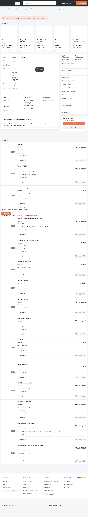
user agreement (33, 215)
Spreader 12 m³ (22, 144)
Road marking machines (69, 81)
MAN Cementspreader (24, 383)
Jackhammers (66, 77)
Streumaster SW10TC (24, 318)
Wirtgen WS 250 (22, 299)
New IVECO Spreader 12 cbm (43, 40)
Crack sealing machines (68, 91)
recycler (14, 61)
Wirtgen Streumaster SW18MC (26, 40)
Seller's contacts (6, 487)
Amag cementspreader (24, 188)
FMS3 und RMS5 (22, 364)
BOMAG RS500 (22, 340)
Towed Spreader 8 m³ (24, 261)
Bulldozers (65, 112)
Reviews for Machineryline (30, 490)
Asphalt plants (66, 66)
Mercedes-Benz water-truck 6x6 (27, 423)
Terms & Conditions (28, 481)
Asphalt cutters (66, 73)
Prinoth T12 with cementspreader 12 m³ (30, 218)
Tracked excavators (67, 95)
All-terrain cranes (67, 105)
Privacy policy (26, 484)
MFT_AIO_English (29, 105)
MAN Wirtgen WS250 (24, 402)
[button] (80, 160)
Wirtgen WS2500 (22, 280)
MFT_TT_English (29, 108)
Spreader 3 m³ (59, 40)
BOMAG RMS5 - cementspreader (28, 240)
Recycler (5, 40)
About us (4, 481)
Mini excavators (66, 98)
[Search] (24, 3)
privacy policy (23, 215)
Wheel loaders (66, 102)
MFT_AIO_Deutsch (29, 103)
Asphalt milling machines (69, 63)
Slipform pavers (66, 84)
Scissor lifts (65, 109)
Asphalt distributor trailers (69, 88)
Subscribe (6, 213)
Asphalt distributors (67, 70)
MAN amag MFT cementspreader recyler (30, 445)
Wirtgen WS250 (22, 166)
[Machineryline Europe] (7, 3)
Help (3, 484)
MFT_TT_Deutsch (29, 100)
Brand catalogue (27, 493)
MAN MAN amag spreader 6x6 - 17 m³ (78, 40)
